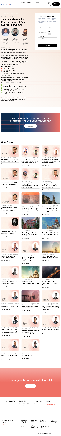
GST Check (21, 405)
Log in (49, 4)
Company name (41, 36)
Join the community (46, 16)
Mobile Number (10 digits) (51, 31)
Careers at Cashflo (9, 407)
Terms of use (18, 434)
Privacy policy (12, 434)
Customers (22, 6)
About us (7, 403)
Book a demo (55, 4)
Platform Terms (24, 434)
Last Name (50, 25)
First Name (40, 25)
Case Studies (37, 407)
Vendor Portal (21, 407)
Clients (35, 405)
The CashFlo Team (9, 405)
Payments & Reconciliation (24, 403)
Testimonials (36, 403)
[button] (22, 2)
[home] (6, 4)
